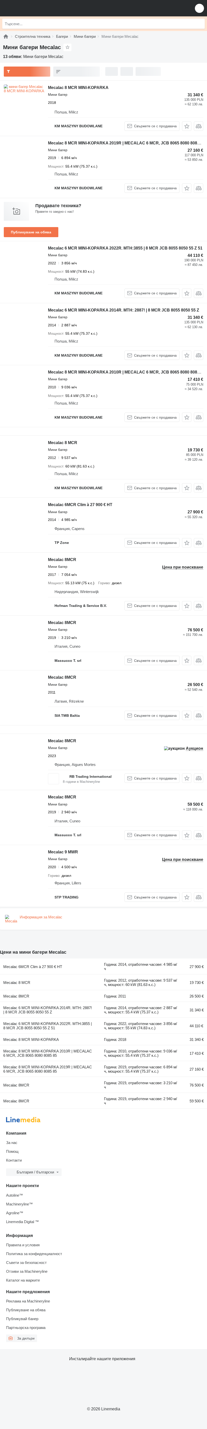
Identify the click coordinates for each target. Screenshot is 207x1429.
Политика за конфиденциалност (34, 1254)
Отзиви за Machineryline (26, 1271)
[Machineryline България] (35, 8)
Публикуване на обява (31, 232)
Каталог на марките (23, 1280)
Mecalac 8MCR (62, 559)
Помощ (12, 1151)
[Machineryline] (6, 36)
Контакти (14, 1160)
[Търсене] (200, 24)
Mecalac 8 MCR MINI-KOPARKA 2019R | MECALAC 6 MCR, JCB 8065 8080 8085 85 (126, 143)
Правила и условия (23, 1245)
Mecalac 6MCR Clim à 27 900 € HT (80, 505)
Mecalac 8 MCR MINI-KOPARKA (78, 87)
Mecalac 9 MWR (63, 852)
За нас (11, 1142)
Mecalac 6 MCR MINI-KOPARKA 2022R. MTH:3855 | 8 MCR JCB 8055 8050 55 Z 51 (125, 248)
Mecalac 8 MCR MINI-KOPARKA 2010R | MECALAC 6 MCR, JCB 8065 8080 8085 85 (126, 372)
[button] (199, 8)
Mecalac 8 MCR (62, 443)
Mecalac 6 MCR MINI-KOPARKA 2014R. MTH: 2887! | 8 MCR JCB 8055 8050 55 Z (123, 310)
